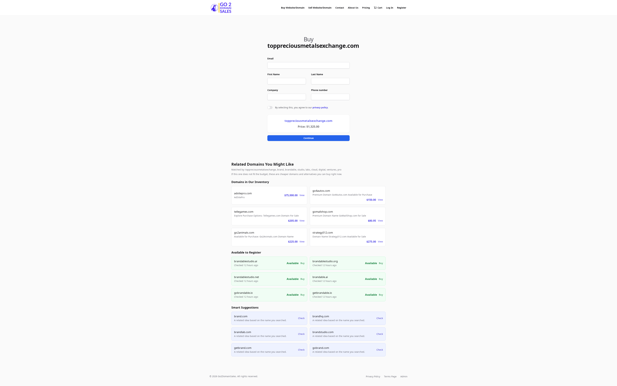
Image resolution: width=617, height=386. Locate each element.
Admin (403, 376)
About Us (353, 7)
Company (272, 90)
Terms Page (390, 376)
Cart (380, 7)
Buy (302, 263)
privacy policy (320, 107)
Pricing (366, 7)
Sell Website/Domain (319, 7)
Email (270, 58)
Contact (339, 7)
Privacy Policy (373, 376)
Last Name (317, 74)
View (302, 195)
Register (401, 7)
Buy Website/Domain (292, 7)
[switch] (270, 107)
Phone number (319, 90)
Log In (389, 7)
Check (301, 318)
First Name (273, 74)
